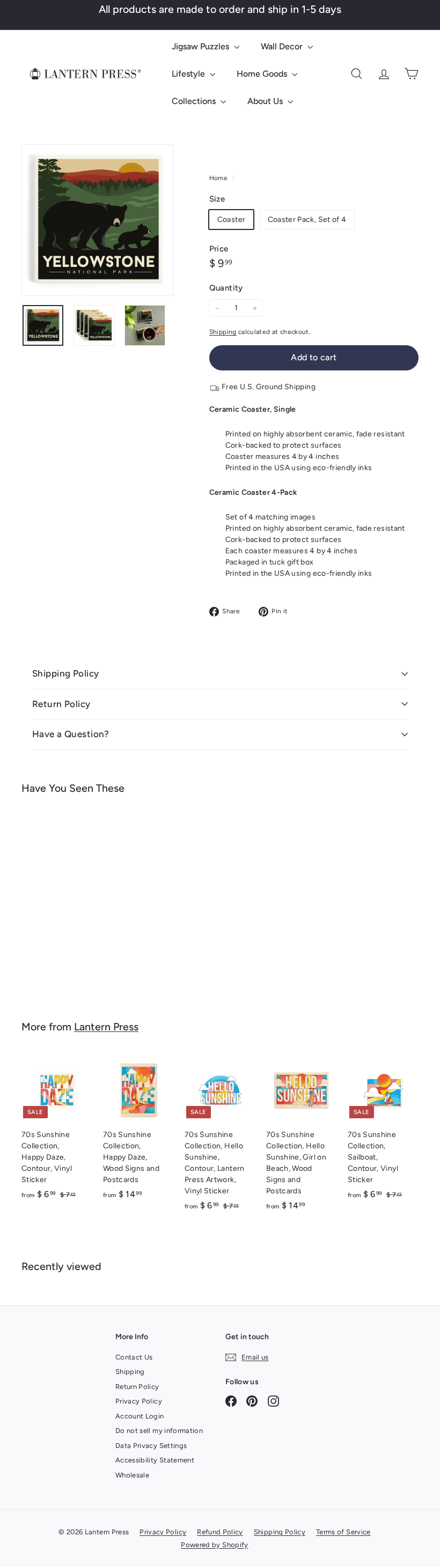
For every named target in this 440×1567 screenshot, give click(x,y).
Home (219, 178)
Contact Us (134, 1357)
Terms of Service (343, 1532)
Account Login (139, 1416)
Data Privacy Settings (151, 1446)
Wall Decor (283, 46)
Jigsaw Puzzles (201, 46)
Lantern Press (106, 1026)
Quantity (226, 288)
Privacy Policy (138, 1401)
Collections (195, 101)
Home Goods (263, 74)
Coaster (231, 219)
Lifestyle (189, 74)
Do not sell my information (159, 1431)
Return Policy (61, 704)
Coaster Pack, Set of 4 (307, 219)
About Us (266, 101)
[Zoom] (97, 220)
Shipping (223, 332)
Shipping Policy (65, 673)
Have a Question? (70, 734)
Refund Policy (220, 1532)
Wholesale (132, 1475)
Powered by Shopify (214, 1545)
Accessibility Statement (154, 1460)
